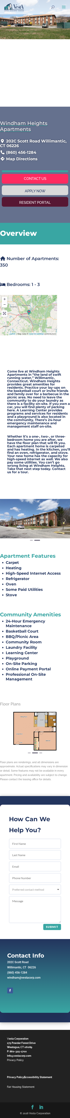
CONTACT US (35, 178)
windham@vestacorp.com (24, 977)
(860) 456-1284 (21, 152)
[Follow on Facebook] (10, 990)
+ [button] (4, 299)
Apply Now (35, 191)
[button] (5, 520)
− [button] (4, 304)
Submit (52, 926)
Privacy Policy (15, 1060)
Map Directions (22, 158)
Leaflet (12, 333)
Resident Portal (35, 202)
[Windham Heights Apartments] (29, 312)
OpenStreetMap (36, 333)
